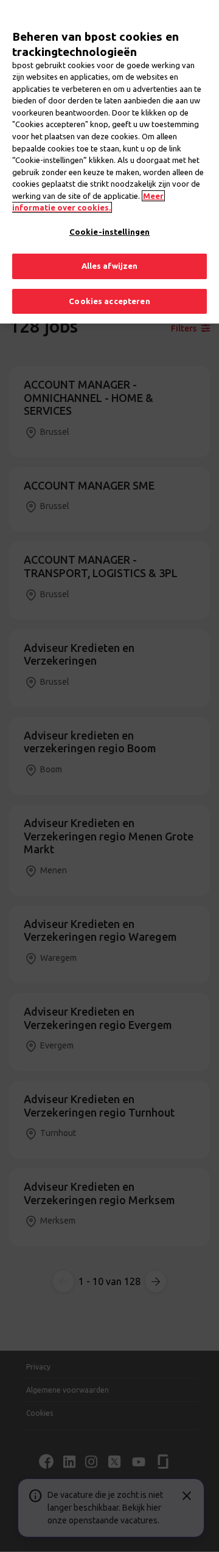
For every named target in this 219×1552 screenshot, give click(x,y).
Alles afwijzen (110, 266)
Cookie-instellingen (109, 231)
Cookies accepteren (109, 301)
